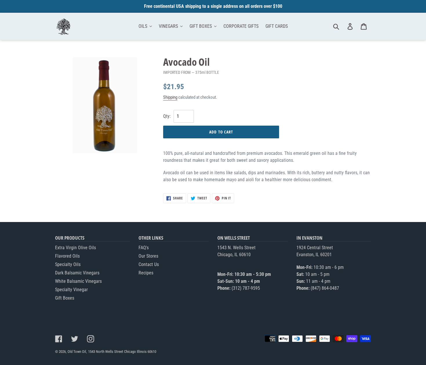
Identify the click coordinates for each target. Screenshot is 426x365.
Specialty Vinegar (71, 289)
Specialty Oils (68, 264)
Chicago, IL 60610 (234, 254)
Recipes (146, 273)
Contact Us (149, 264)
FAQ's (144, 247)
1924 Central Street (314, 247)
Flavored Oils (67, 256)
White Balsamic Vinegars (78, 281)
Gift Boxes (64, 298)
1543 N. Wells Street (236, 247)
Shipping (170, 97)
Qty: (167, 116)
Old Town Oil (77, 351)
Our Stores (148, 256)
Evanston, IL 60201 (314, 254)
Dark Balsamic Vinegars (77, 273)
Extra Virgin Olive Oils (75, 247)
